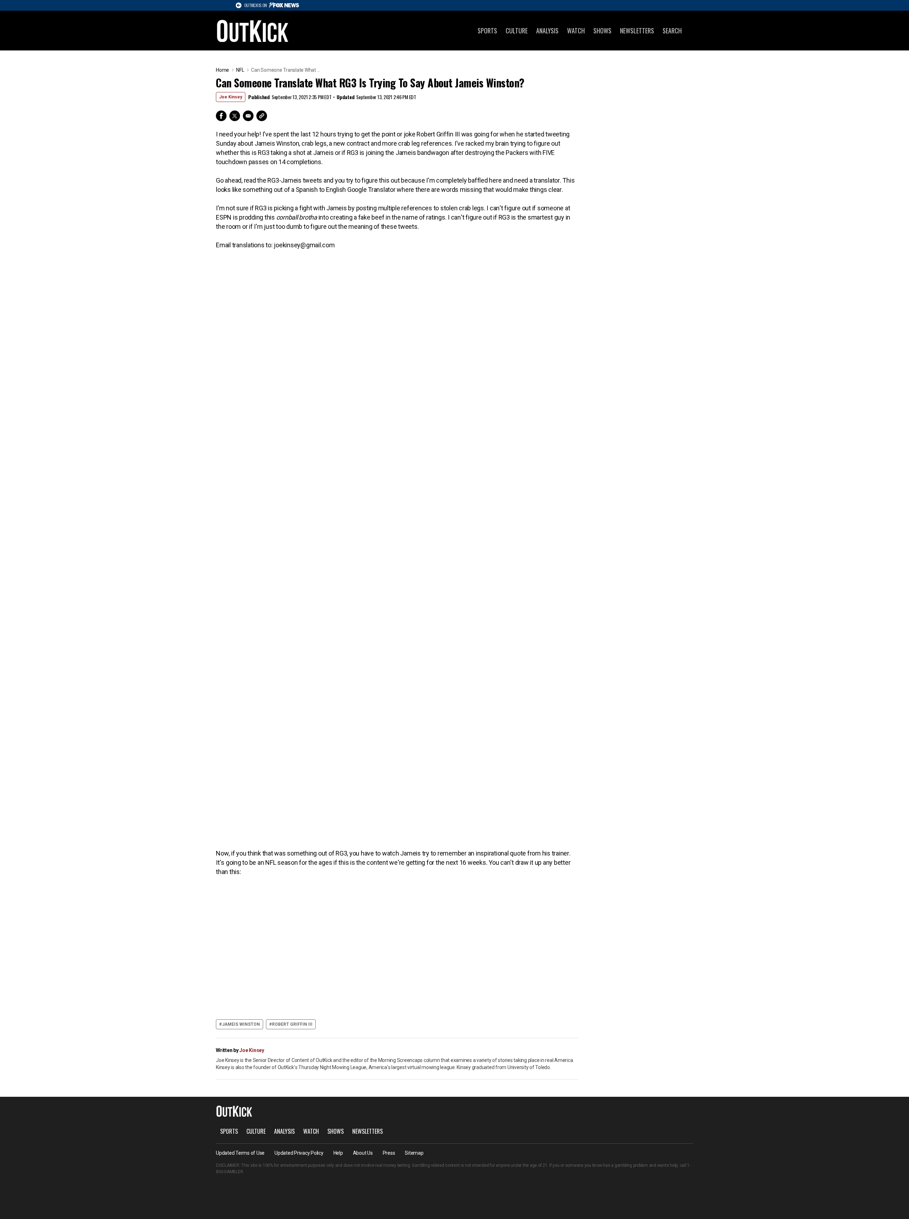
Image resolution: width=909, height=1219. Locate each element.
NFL (240, 70)
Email (248, 115)
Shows (602, 30)
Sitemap (414, 1153)
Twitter (234, 115)
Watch (576, 30)
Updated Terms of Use (240, 1153)
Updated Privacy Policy (298, 1153)
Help (338, 1153)
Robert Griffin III (292, 1024)
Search (672, 30)
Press (389, 1153)
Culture (517, 30)
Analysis (547, 30)
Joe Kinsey (230, 97)
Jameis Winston (241, 1024)
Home (222, 70)
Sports (487, 30)
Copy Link (261, 115)
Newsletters (637, 30)
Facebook (221, 115)
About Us (363, 1153)
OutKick (253, 30)
